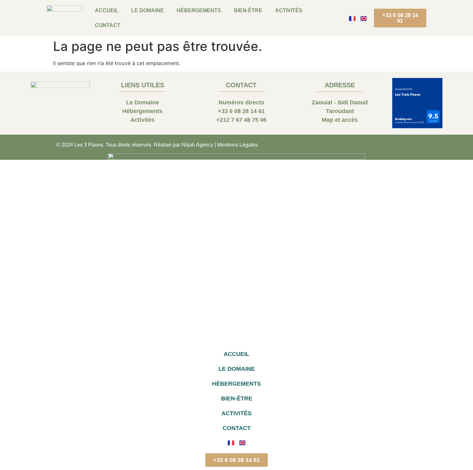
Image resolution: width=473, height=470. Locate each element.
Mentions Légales (237, 145)
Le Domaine (147, 10)
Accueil (106, 10)
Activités (288, 10)
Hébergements (199, 10)
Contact (107, 25)
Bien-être (248, 10)
